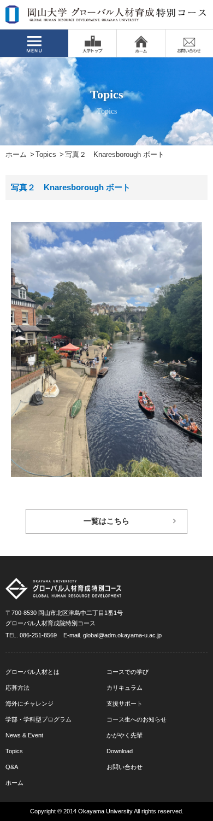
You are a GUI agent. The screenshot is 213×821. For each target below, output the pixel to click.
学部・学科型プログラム (38, 719)
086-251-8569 (38, 635)
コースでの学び (127, 671)
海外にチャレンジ (29, 703)
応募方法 (17, 687)
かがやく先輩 (124, 735)
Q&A (11, 767)
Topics (46, 155)
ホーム (16, 155)
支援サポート (124, 703)
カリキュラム (124, 687)
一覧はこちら (106, 521)
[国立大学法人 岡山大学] (92, 43)
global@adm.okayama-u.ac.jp (122, 635)
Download (119, 751)
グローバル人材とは (32, 671)
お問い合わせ (124, 767)
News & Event (24, 735)
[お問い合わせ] (189, 43)
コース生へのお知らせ (136, 719)
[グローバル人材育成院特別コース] (106, 16)
